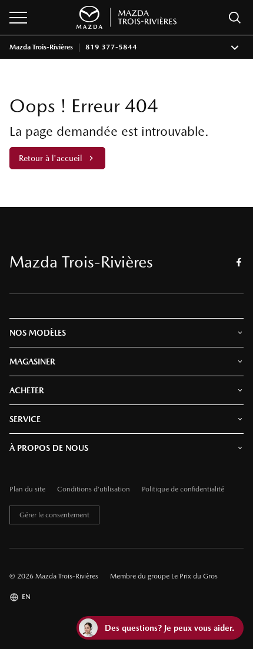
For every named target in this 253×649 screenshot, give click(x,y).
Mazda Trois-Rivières (41, 47)
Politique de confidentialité (183, 489)
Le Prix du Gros (194, 576)
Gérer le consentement (54, 515)
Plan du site (27, 489)
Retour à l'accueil (50, 158)
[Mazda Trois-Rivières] (126, 17)
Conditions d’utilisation (93, 489)
